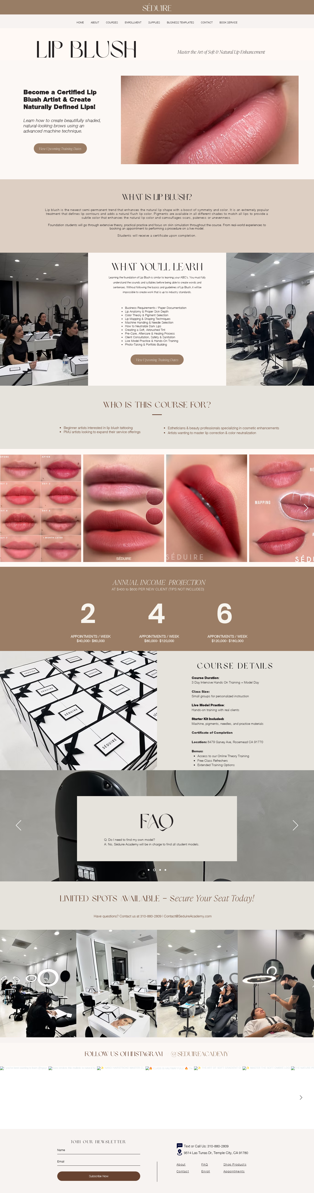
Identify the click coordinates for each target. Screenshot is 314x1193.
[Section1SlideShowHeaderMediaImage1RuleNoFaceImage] (148, 870)
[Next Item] (306, 508)
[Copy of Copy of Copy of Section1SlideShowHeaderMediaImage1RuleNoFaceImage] (165, 870)
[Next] (295, 825)
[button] (112, 22)
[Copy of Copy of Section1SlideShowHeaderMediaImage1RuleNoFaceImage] (160, 870)
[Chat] (180, 1146)
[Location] (180, 1152)
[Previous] (18, 825)
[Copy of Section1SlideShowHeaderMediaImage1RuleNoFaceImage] (154, 870)
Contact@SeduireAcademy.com (188, 916)
